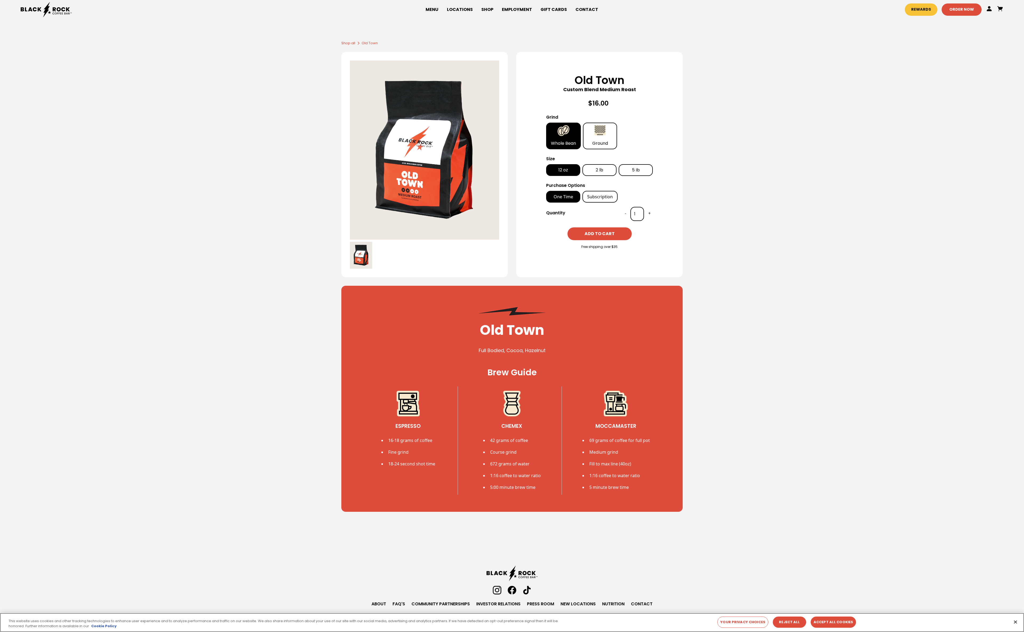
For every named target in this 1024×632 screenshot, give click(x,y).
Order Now (961, 9)
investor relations (498, 604)
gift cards (554, 9)
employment (517, 9)
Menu (432, 9)
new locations (578, 604)
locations (460, 9)
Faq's (399, 604)
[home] (129, 9)
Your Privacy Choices (742, 622)
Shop (487, 9)
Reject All (789, 622)
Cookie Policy (104, 626)
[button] (487, 9)
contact (642, 604)
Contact (586, 9)
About (378, 604)
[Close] (1015, 622)
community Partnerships (440, 604)
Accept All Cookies (833, 622)
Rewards (921, 9)
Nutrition (613, 604)
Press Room (540, 604)
